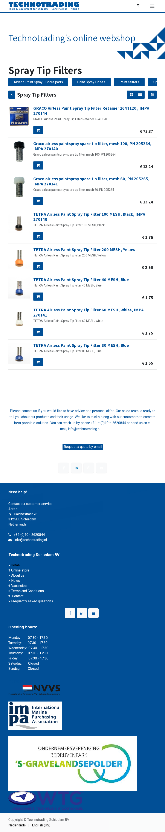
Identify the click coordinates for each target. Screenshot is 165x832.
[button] (38, 130)
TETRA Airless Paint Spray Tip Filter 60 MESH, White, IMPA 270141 (88, 312)
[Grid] (131, 95)
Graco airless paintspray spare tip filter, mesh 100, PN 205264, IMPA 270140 (92, 146)
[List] (140, 95)
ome (17, 565)
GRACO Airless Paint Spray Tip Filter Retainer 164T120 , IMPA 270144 (91, 110)
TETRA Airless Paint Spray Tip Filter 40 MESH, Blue (81, 279)
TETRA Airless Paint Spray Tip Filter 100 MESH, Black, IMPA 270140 (89, 216)
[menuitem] (17, 825)
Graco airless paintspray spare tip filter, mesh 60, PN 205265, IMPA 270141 (91, 181)
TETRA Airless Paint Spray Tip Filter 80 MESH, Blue (81, 345)
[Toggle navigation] (152, 6)
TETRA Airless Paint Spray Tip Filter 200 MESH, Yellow (84, 249)
